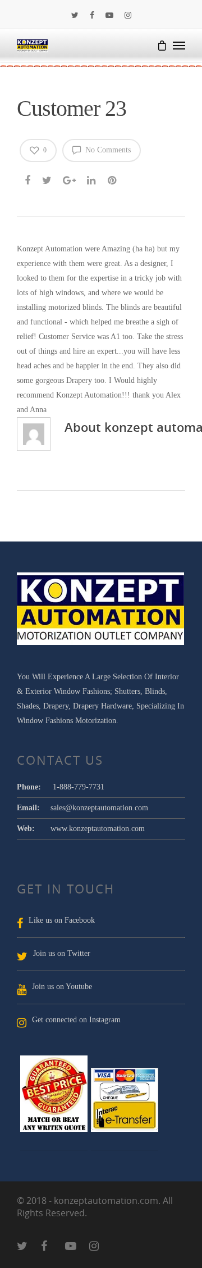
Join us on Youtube (62, 986)
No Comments (107, 150)
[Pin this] (113, 178)
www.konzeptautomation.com (97, 828)
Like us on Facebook (62, 920)
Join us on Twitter (61, 953)
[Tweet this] (47, 178)
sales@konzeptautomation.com (99, 808)
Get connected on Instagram (76, 1020)
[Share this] (28, 178)
